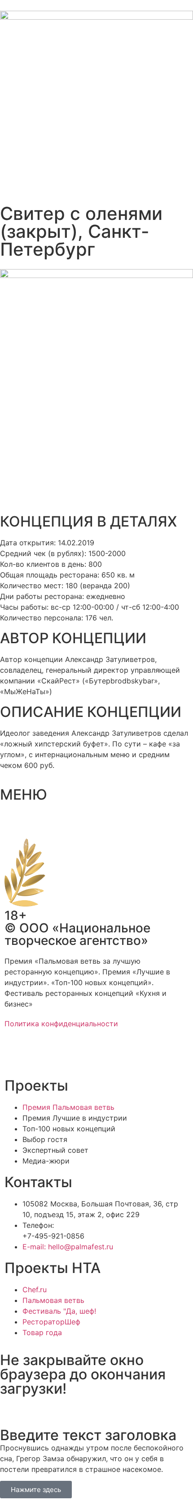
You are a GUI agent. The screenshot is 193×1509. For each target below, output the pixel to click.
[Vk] (65, 1056)
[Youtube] (90, 1056)
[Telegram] (40, 1056)
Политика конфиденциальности (61, 1023)
